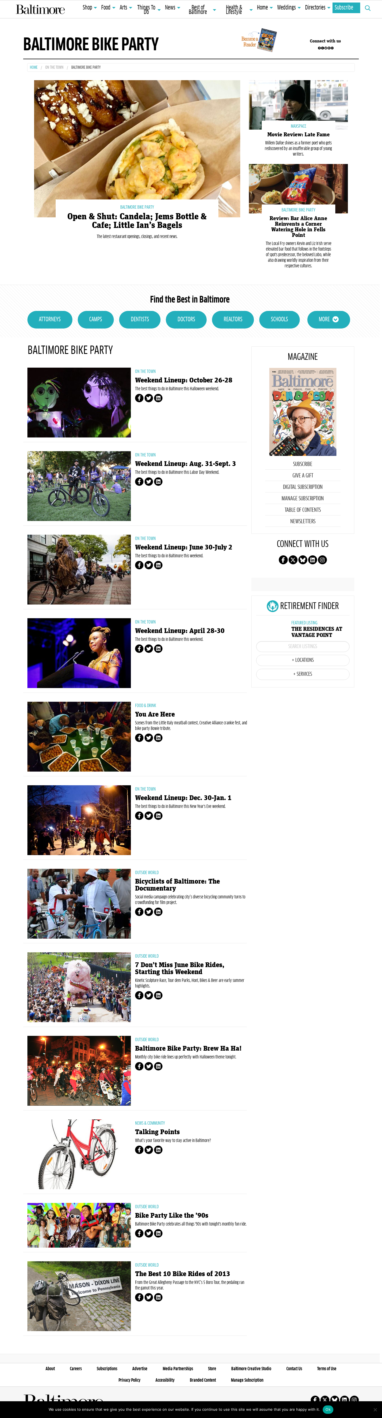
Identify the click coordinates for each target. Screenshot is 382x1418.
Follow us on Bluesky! (325, 48)
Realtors (233, 319)
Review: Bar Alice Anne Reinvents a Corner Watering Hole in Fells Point (298, 227)
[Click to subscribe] (258, 41)
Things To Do (146, 10)
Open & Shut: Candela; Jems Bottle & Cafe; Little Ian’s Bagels (137, 221)
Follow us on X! (322, 48)
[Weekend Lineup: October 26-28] (79, 402)
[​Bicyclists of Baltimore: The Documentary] (79, 904)
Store (212, 1369)
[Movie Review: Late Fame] (298, 104)
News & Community (150, 1123)
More (324, 319)
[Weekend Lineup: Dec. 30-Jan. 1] (79, 820)
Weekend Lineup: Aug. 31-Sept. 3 (185, 463)
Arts (123, 8)
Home (262, 8)
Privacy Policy (129, 1380)
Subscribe (344, 8)
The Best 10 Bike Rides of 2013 (182, 1274)
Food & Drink (145, 705)
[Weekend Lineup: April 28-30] (79, 653)
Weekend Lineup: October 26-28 (183, 380)
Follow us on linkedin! (328, 48)
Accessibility (165, 1380)
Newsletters (302, 521)
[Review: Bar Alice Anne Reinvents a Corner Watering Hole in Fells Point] (298, 188)
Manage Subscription (303, 498)
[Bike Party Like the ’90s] (79, 1225)
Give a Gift (303, 476)
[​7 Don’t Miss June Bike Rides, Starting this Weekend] (79, 987)
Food (105, 8)
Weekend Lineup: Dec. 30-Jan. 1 (183, 797)
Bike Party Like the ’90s (171, 1215)
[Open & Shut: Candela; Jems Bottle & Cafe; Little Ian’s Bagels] (137, 148)
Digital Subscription (303, 487)
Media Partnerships (178, 1369)
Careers (76, 1369)
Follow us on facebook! (319, 48)
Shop (87, 8)
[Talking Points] (79, 1154)
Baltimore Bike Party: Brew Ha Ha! (188, 1048)
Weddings (286, 8)
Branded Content (203, 1380)
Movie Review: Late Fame (298, 134)
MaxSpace (298, 126)
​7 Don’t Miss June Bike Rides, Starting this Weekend (179, 969)
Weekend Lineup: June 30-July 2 (183, 547)
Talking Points (157, 1132)
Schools (279, 319)
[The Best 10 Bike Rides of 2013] (79, 1296)
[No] (375, 1409)
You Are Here (155, 714)
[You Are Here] (79, 737)
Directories (315, 8)
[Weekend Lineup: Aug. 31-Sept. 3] (79, 486)
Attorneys (50, 319)
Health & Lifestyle (234, 10)
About (50, 1369)
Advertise (139, 1369)
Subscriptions (107, 1369)
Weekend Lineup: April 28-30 (180, 630)
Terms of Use (326, 1369)
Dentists (140, 319)
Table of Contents (303, 510)
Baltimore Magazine (40, 9)
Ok (328, 1409)
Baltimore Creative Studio (251, 1369)
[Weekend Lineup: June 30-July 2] (79, 570)
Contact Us (294, 1369)
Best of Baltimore (198, 10)
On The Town (54, 68)
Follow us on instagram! (332, 48)
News (170, 8)
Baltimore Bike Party (137, 207)
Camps (95, 319)
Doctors (186, 319)
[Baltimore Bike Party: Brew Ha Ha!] (79, 1071)
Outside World (147, 872)
